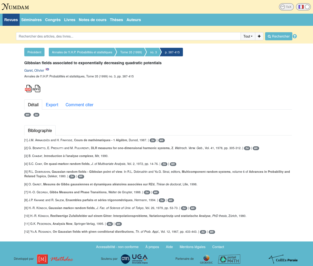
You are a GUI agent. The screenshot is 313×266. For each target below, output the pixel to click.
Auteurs (133, 19)
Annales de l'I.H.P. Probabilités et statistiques (82, 52)
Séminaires (31, 19)
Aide (169, 246)
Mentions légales (192, 246)
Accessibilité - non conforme (117, 246)
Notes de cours (92, 19)
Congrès (53, 19)
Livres (69, 19)
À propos (152, 246)
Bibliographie (40, 130)
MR (27, 114)
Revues (11, 19)
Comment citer (79, 104)
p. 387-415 (172, 52)
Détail (33, 104)
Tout (246, 36)
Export (52, 104)
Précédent (34, 52)
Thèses (116, 19)
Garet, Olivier (34, 70)
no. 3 (153, 52)
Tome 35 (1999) (131, 52)
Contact (218, 246)
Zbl (36, 114)
